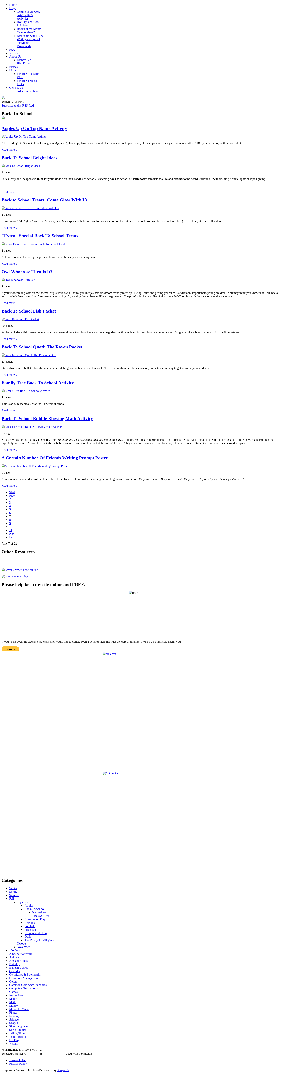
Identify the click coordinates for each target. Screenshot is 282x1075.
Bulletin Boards (18, 967)
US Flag (14, 1040)
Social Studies (17, 1029)
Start (12, 492)
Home (13, 4)
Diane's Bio (24, 60)
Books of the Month (29, 29)
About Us (15, 56)
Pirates (13, 1012)
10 (10, 526)
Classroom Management (24, 978)
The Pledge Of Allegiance (40, 940)
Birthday (14, 964)
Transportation (18, 1036)
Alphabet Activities (20, 953)
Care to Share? (26, 32)
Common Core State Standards (28, 985)
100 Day (14, 950)
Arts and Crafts (18, 960)
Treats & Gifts (40, 915)
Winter (13, 888)
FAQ (12, 49)
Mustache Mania (19, 1009)
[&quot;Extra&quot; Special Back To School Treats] (34, 244)
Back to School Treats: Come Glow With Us (44, 199)
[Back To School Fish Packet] (20, 319)
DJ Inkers (33, 1053)
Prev (12, 495)
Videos (13, 53)
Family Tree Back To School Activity (38, 382)
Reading (14, 1016)
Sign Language (18, 1026)
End (11, 537)
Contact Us (16, 87)
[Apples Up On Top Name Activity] (24, 136)
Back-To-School (35, 909)
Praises (13, 67)
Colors (13, 981)
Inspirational (16, 995)
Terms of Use (17, 1060)
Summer (14, 895)
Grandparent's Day (36, 933)
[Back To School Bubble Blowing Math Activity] (32, 426)
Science (14, 1019)
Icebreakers (39, 912)
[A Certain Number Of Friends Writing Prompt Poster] (35, 466)
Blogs (12, 8)
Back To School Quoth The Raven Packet (42, 346)
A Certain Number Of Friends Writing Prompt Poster (55, 457)
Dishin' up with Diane (30, 35)
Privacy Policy (18, 1063)
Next (12, 533)
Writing (13, 1043)
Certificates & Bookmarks (25, 974)
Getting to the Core (28, 11)
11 (10, 530)
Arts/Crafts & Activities (25, 16)
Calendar (14, 971)
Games (13, 991)
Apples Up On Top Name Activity (34, 128)
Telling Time (17, 1033)
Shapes (13, 1023)
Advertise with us (27, 91)
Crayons (30, 922)
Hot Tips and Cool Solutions (28, 23)
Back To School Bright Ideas (29, 157)
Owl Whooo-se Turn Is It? (27, 271)
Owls (28, 936)
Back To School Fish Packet (29, 311)
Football (30, 926)
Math (12, 1002)
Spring (13, 891)
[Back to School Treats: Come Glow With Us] (30, 208)
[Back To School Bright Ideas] (21, 166)
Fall (11, 898)
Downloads (24, 46)
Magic (13, 998)
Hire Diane (23, 63)
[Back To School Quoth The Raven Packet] (29, 355)
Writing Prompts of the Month (28, 41)
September (23, 902)
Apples (29, 905)
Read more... (9, 149)
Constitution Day (35, 919)
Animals (14, 957)
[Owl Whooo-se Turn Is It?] (19, 280)
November (23, 947)
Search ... (7, 101)
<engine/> (63, 1070)
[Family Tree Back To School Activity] (26, 390)
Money (13, 1005)
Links (12, 70)
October (22, 943)
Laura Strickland (53, 1053)
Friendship (31, 929)
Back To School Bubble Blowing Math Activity (47, 418)
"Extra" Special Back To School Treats (40, 235)
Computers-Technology (23, 988)
